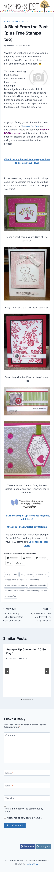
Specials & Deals (20, 22)
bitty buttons (11, 574)
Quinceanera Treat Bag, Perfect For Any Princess (41, 615)
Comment (11, 735)
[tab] (21, 699)
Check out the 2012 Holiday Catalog (27, 527)
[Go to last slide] (7, 671)
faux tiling (34, 580)
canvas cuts (41, 574)
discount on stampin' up (16, 580)
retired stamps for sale (37, 591)
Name (9, 773)
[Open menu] (48, 6)
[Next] (47, 671)
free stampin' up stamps (16, 585)
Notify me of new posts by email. (24, 818)
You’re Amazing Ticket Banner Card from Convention (13, 615)
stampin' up (10, 596)
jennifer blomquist (38, 585)
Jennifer (10, 46)
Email (9, 785)
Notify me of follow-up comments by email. (24, 810)
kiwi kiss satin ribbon (14, 591)
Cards (7, 22)
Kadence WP (32, 864)
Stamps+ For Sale (30, 126)
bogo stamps (27, 574)
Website (9, 798)
